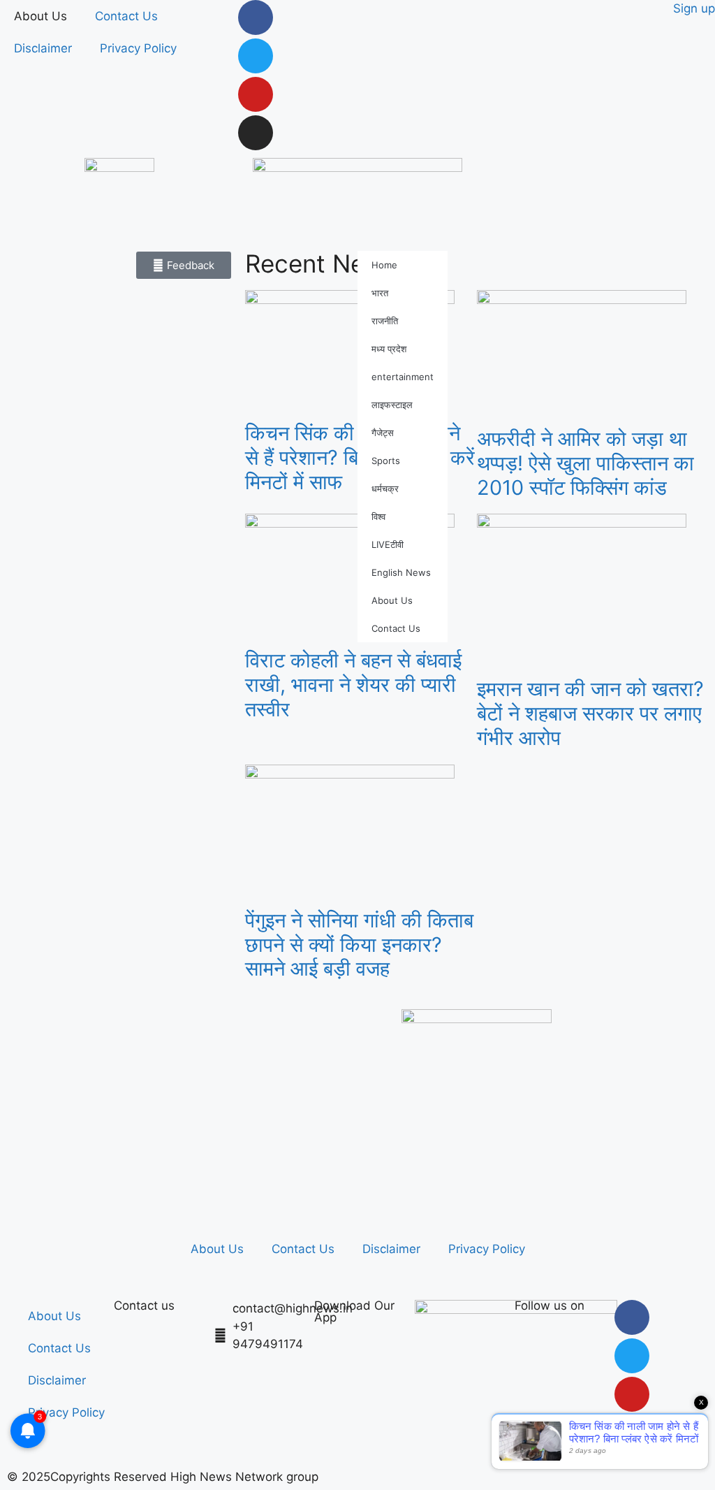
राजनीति (384, 320)
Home (384, 264)
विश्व (378, 516)
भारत (379, 292)
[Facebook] (255, 17)
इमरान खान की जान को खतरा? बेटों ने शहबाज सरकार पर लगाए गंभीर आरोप (590, 713)
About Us (40, 16)
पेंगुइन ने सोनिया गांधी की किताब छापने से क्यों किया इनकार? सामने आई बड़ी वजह (359, 944)
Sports (385, 460)
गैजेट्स (382, 432)
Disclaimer (43, 48)
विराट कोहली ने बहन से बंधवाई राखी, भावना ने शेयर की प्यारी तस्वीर (353, 684)
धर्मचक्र (385, 488)
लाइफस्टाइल (392, 404)
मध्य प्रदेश (388, 348)
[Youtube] (255, 94)
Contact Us (126, 16)
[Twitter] (255, 55)
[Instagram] (255, 132)
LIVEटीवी (387, 544)
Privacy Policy (138, 48)
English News (401, 572)
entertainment (402, 376)
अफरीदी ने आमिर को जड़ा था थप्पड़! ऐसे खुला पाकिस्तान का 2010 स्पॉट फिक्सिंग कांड (585, 463)
